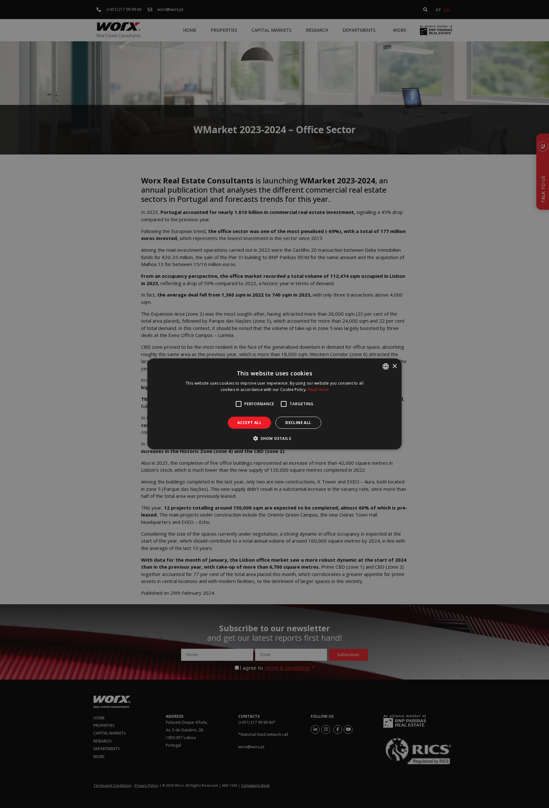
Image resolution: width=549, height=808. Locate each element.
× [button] (394, 366)
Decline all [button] (298, 422)
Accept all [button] (249, 422)
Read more (318, 389)
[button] (274, 438)
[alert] (274, 404)
